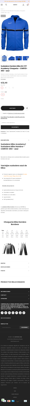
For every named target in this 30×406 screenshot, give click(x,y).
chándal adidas (18, 361)
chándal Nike (10, 361)
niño (3, 363)
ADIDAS (15, 388)
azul (3, 94)
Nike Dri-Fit (3, 369)
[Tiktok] (23, 312)
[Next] (27, 33)
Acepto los (5, 113)
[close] (28, 1)
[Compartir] (27, 108)
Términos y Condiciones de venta (16, 113)
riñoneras (15, 374)
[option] (15, 33)
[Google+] (9, 312)
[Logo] (15, 4)
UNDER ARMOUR (15, 394)
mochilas (20, 371)
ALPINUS (15, 397)
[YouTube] (20, 312)
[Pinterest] (16, 312)
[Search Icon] (6, 5)
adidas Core (6, 352)
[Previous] (2, 33)
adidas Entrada (14, 352)
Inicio (2, 9)
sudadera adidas (7, 356)
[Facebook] (2, 312)
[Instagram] (13, 312)
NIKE (15, 391)
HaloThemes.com (15, 341)
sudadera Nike (24, 354)
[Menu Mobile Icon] (2, 5)
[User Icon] (23, 5)
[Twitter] (5, 312)
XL (13, 87)
